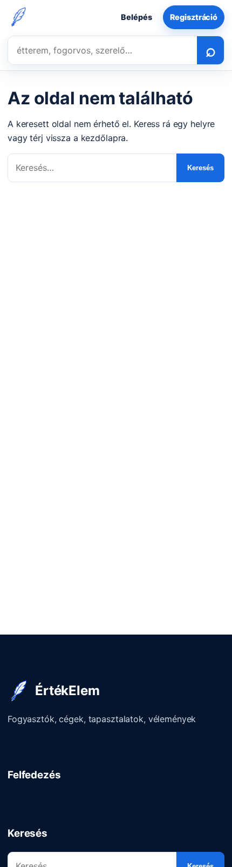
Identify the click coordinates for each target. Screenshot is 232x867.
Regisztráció (193, 17)
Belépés (136, 17)
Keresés (200, 168)
